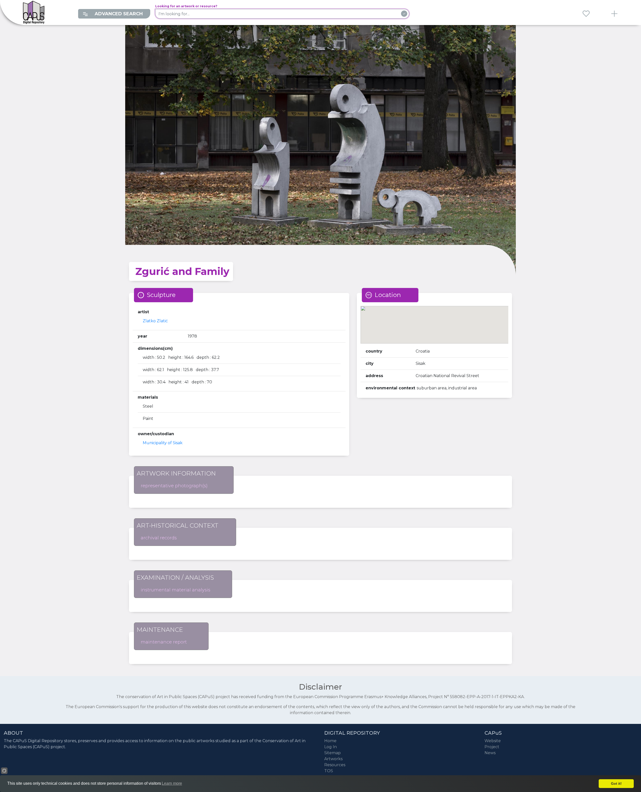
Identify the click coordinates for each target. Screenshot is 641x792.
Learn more (172, 783)
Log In (330, 746)
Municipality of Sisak (163, 442)
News (490, 752)
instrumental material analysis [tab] (175, 590)
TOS (328, 770)
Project (492, 746)
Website (493, 740)
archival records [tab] (159, 538)
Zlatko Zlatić (155, 321)
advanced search (118, 14)
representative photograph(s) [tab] (174, 486)
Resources (334, 764)
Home (330, 740)
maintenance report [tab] (164, 642)
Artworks (333, 758)
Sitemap (332, 752)
